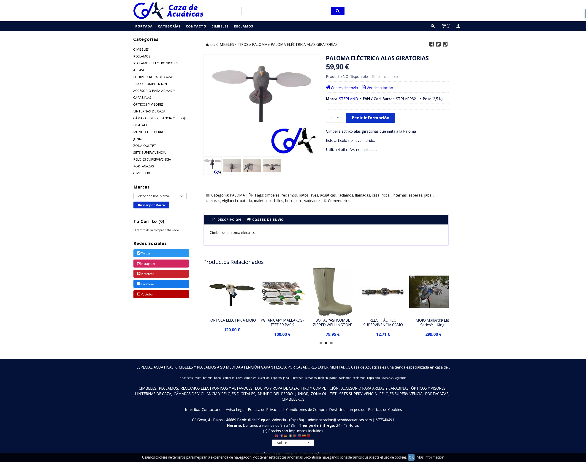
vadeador (312, 200)
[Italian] (290, 437)
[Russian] (299, 437)
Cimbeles (220, 26)
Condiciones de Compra (306, 409)
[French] (281, 437)
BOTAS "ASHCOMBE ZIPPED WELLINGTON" (333, 322)
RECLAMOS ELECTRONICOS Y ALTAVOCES (155, 66)
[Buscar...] (433, 26)
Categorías (169, 26)
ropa (385, 195)
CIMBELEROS (143, 173)
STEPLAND (348, 98)
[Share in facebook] (431, 44)
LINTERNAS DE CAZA (149, 111)
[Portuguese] (295, 437)
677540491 (385, 419)
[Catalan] (309, 437)
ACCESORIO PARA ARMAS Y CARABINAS (154, 94)
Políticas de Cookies (385, 409)
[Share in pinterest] (445, 44)
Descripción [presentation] (228, 219)
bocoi (289, 200)
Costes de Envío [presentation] (267, 219)
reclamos (289, 195)
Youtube (147, 294)
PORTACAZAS (143, 166)
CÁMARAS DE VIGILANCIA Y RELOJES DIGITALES (160, 121)
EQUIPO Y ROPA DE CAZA (152, 77)
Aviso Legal (235, 409)
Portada (144, 26)
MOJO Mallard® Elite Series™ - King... (433, 322)
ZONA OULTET (144, 145)
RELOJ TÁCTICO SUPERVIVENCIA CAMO (383, 322)
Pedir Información (370, 117)
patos (304, 195)
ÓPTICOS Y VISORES (148, 104)
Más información (430, 457)
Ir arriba (192, 409)
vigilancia (230, 200)
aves (314, 195)
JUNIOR (138, 139)
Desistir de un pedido (347, 409)
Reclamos (243, 26)
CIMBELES (141, 49)
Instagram (148, 264)
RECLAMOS (141, 56)
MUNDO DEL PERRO (149, 132)
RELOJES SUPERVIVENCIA (152, 159)
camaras (213, 200)
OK (411, 457)
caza (376, 195)
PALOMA (237, 195)
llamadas (362, 195)
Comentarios (339, 200)
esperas (415, 195)
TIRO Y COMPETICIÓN (150, 84)
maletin (260, 200)
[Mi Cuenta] (458, 26)
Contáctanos (212, 409)
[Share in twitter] (438, 44)
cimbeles (272, 195)
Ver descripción (380, 87)
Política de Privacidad (266, 409)
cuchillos (276, 200)
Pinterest (147, 274)
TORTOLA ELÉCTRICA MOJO (232, 320)
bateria (246, 200)
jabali (428, 195)
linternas (399, 195)
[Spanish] (304, 437)
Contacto (196, 26)
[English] (276, 437)
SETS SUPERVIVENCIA (149, 152)
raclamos (345, 195)
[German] (286, 437)
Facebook (148, 284)
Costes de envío (344, 87)
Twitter (145, 253)
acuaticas (328, 195)
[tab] (226, 220)
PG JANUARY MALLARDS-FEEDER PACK (282, 322)
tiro (299, 200)
